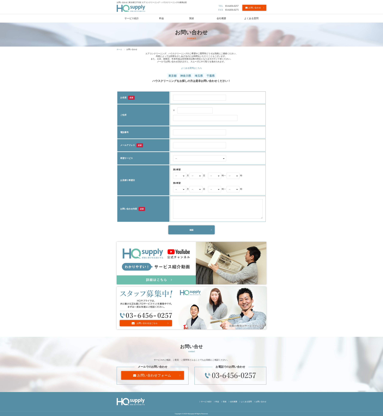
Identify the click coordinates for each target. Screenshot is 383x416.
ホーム (119, 49)
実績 (191, 18)
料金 (161, 18)
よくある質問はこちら (191, 68)
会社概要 (221, 18)
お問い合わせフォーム (154, 375)
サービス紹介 (131, 18)
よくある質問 (251, 18)
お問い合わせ (254, 7)
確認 (191, 230)
